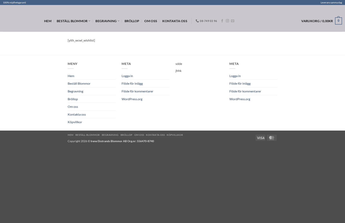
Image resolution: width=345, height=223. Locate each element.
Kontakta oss (174, 21)
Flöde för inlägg (132, 83)
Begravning (106, 21)
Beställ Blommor (72, 21)
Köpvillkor (75, 122)
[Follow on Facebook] (222, 21)
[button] (321, 21)
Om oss (150, 21)
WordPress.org (132, 99)
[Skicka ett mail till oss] (232, 21)
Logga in (127, 76)
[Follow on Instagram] (227, 21)
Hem (48, 21)
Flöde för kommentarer (137, 91)
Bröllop (132, 21)
